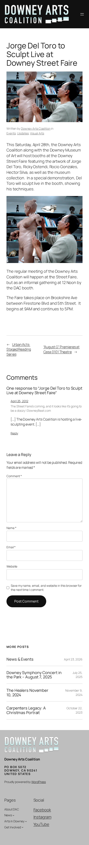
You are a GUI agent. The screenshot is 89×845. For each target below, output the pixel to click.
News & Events (19, 659)
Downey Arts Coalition (36, 128)
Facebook (42, 810)
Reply (14, 433)
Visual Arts (37, 133)
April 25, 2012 (19, 401)
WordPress (38, 782)
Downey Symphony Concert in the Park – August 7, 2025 (33, 674)
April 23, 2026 (73, 659)
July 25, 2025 (78, 675)
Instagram (42, 817)
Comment (14, 476)
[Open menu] (82, 14)
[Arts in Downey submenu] (26, 821)
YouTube (41, 824)
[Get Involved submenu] (22, 827)
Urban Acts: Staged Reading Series (18, 349)
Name (11, 528)
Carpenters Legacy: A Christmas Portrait (26, 710)
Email (11, 547)
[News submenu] (13, 815)
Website (11, 566)
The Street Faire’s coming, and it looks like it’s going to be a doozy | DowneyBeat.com (46, 408)
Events (11, 133)
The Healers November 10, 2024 (27, 692)
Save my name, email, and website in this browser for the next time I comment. (46, 588)
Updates (23, 133)
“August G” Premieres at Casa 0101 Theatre (61, 349)
